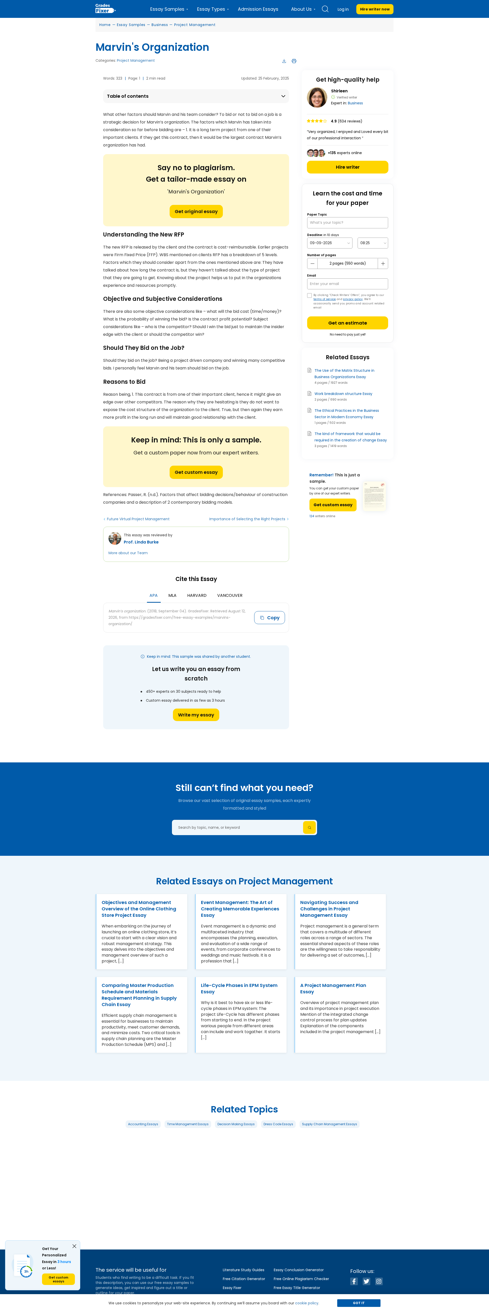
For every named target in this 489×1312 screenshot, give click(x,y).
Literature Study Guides (243, 1269)
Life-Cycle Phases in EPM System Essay (239, 988)
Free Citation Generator (244, 1278)
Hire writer (348, 167)
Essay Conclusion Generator (299, 1269)
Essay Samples (131, 24)
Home (105, 24)
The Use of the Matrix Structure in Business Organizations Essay (344, 373)
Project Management (195, 24)
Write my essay (196, 715)
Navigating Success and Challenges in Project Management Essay (329, 908)
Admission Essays (258, 9)
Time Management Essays (188, 1124)
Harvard (197, 595)
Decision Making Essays (236, 1124)
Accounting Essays (143, 1124)
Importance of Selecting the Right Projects (247, 519)
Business (160, 24)
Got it (359, 1303)
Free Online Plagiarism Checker (301, 1278)
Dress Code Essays (278, 1124)
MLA (172, 595)
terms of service (325, 299)
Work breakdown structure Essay (343, 393)
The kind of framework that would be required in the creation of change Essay (351, 437)
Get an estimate (347, 323)
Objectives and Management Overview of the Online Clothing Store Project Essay (139, 908)
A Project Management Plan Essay (333, 988)
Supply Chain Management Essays (329, 1124)
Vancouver (229, 595)
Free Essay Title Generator (297, 1287)
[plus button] (383, 263)
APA (154, 595)
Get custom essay (196, 472)
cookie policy (306, 1303)
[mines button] (312, 263)
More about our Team (128, 552)
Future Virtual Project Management (138, 519)
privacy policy (353, 299)
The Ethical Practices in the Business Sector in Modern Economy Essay (347, 413)
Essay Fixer (232, 1287)
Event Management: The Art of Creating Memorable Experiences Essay (240, 908)
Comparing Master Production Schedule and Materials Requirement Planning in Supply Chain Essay (139, 994)
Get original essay (196, 211)
